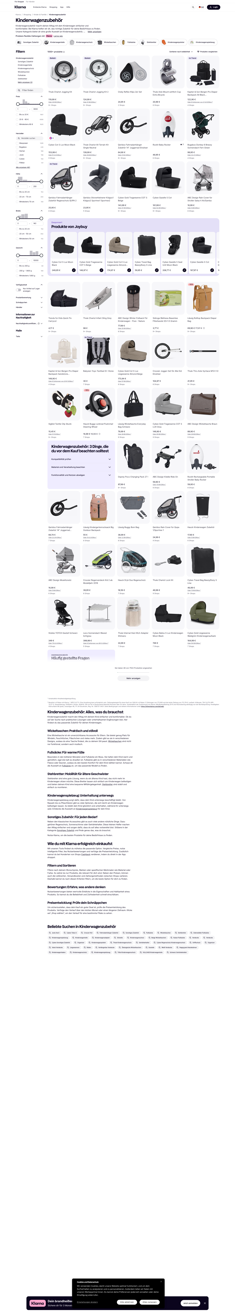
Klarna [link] (18, 15)
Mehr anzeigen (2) (25, 82)
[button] (201, 7)
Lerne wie (58, 36)
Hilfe (68, 7)
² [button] (200, 102)
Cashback (85, 854)
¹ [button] (55, 102)
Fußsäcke (22, 75)
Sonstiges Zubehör (25, 62)
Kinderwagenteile (25, 65)
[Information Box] (64, 52)
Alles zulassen (150, 1302)
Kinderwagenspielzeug (86, 809)
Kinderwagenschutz (26, 68)
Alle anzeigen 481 (23, 167)
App (61, 7)
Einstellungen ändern (87, 1302)
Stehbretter (22, 79)
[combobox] (180, 52)
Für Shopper (19, 2)
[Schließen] (161, 1281)
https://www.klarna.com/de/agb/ (152, 706)
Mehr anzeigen (94, 31)
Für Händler (30, 2)
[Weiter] (214, 252)
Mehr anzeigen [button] (133, 678)
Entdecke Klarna (40, 7)
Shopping (53, 7)
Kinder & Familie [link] (40, 15)
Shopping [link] (27, 15)
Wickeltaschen (24, 72)
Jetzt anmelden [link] (190, 1303)
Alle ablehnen (127, 1302)
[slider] (18, 104)
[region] (118, 1293)
